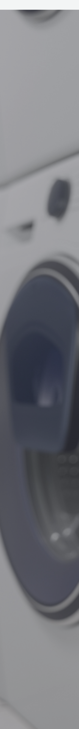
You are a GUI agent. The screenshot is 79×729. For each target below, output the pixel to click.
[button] (47, 5)
